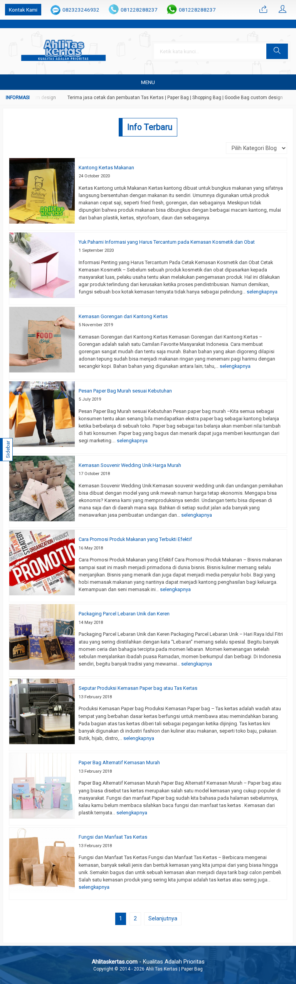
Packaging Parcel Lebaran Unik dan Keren (124, 614)
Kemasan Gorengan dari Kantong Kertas (123, 316)
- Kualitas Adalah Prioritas (148, 961)
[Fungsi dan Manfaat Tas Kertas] (42, 860)
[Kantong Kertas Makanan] (42, 190)
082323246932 (80, 10)
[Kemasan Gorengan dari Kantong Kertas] (42, 339)
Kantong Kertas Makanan (106, 167)
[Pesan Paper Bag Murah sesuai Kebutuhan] (42, 413)
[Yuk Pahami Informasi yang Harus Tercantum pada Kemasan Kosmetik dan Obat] (42, 264)
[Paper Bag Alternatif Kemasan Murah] (42, 785)
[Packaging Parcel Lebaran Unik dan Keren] (42, 637)
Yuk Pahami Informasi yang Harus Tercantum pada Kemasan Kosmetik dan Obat (167, 242)
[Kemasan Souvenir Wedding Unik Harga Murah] (42, 488)
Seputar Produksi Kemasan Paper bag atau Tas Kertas (138, 688)
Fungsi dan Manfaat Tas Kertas (113, 837)
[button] (277, 51)
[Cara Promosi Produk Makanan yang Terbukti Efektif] (42, 562)
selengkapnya (262, 292)
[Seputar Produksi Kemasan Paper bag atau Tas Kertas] (42, 711)
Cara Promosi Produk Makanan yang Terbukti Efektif (135, 539)
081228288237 (139, 10)
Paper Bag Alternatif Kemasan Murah (119, 762)
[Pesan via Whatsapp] (263, 9)
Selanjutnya (162, 918)
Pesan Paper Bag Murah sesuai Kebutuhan (125, 391)
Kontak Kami (23, 10)
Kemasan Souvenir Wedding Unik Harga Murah (130, 465)
